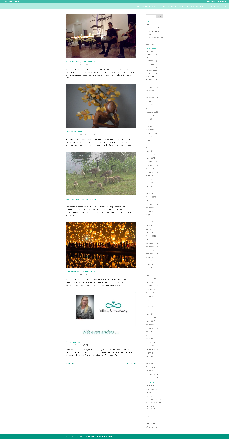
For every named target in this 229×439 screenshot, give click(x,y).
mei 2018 (149, 268)
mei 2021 (149, 144)
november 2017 (152, 289)
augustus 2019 (151, 215)
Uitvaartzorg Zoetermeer (195, 6)
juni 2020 (149, 183)
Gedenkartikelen (211, 1)
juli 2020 (149, 179)
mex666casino (151, 70)
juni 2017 (149, 307)
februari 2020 (151, 197)
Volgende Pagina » (129, 363)
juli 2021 (149, 137)
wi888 (148, 51)
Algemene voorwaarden (105, 436)
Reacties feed (151, 423)
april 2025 (149, 94)
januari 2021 (150, 158)
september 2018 (152, 254)
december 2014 (152, 374)
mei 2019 (149, 225)
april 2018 (149, 271)
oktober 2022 (151, 115)
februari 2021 (151, 154)
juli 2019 (149, 218)
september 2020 (152, 172)
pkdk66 (149, 77)
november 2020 (152, 165)
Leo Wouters (151, 44)
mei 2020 (149, 186)
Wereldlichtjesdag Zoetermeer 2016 (81, 271)
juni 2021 (149, 140)
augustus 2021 (151, 133)
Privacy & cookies (90, 436)
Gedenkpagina (222, 1)
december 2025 (152, 87)
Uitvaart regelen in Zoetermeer (163, 6)
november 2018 (152, 247)
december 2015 (152, 349)
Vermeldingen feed (153, 420)
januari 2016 (150, 346)
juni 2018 (149, 264)
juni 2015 (149, 353)
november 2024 (152, 98)
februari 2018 (151, 278)
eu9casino (150, 64)
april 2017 (149, 310)
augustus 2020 (151, 176)
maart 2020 (150, 193)
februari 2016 (151, 342)
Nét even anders (73, 341)
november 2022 (152, 112)
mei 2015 (149, 356)
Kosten (180, 6)
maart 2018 (150, 275)
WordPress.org (151, 427)
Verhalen (211, 6)
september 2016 (152, 328)
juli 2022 (149, 119)
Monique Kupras (74, 65)
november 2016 (152, 325)
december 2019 (152, 204)
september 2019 (152, 211)
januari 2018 (150, 282)
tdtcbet (148, 58)
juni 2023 (149, 105)
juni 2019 (149, 222)
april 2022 (149, 122)
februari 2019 (151, 236)
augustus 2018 (151, 257)
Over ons (145, 6)
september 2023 (152, 101)
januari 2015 (150, 371)
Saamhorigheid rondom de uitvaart (81, 198)
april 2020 (149, 190)
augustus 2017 (151, 300)
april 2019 (149, 229)
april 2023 (149, 108)
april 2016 (149, 335)
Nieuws (91, 275)
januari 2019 (150, 239)
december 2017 (152, 285)
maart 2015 (150, 363)
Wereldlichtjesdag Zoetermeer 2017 (81, 61)
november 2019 (152, 208)
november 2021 (152, 126)
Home (138, 6)
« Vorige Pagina (71, 363)
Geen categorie (151, 389)
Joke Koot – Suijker (153, 24)
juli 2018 (149, 261)
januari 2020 (150, 200)
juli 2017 (149, 303)
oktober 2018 (151, 250)
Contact (220, 6)
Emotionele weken (74, 131)
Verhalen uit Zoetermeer (101, 135)
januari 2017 (150, 321)
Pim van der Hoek (152, 28)
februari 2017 (151, 317)
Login (148, 416)
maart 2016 (150, 339)
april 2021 (149, 147)
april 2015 (149, 360)
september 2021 (152, 130)
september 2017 (152, 296)
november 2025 (152, 91)
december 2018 (152, 243)
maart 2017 (150, 314)
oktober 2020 (151, 169)
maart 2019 (150, 232)
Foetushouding (151, 54)
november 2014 (152, 378)
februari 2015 (151, 367)
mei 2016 (149, 332)
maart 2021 (150, 151)
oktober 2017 (151, 293)
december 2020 (152, 162)
